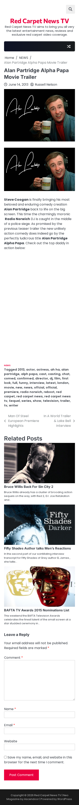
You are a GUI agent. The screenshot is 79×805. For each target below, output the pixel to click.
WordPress (64, 799)
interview (37, 383)
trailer (65, 401)
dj (51, 378)
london (62, 383)
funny (23, 383)
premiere (11, 392)
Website (10, 741)
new (19, 387)
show (37, 401)
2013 (21, 369)
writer (13, 405)
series (26, 401)
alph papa (29, 374)
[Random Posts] (69, 46)
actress (42, 369)
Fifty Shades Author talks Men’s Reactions (37, 548)
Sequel (14, 401)
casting (54, 374)
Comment (13, 657)
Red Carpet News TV (39, 20)
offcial (39, 387)
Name (10, 709)
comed (9, 378)
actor (30, 369)
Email (9, 725)
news (28, 387)
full (14, 383)
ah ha (55, 369)
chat (65, 374)
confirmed (25, 378)
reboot (49, 392)
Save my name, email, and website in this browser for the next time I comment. (38, 759)
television (51, 401)
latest (51, 383)
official (51, 387)
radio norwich (31, 392)
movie (9, 387)
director (41, 378)
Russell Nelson (46, 84)
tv (5, 405)
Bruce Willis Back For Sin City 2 (28, 487)
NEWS (7, 365)
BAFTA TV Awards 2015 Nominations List (36, 610)
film (57, 378)
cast (42, 374)
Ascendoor (31, 799)
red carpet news (29, 396)
